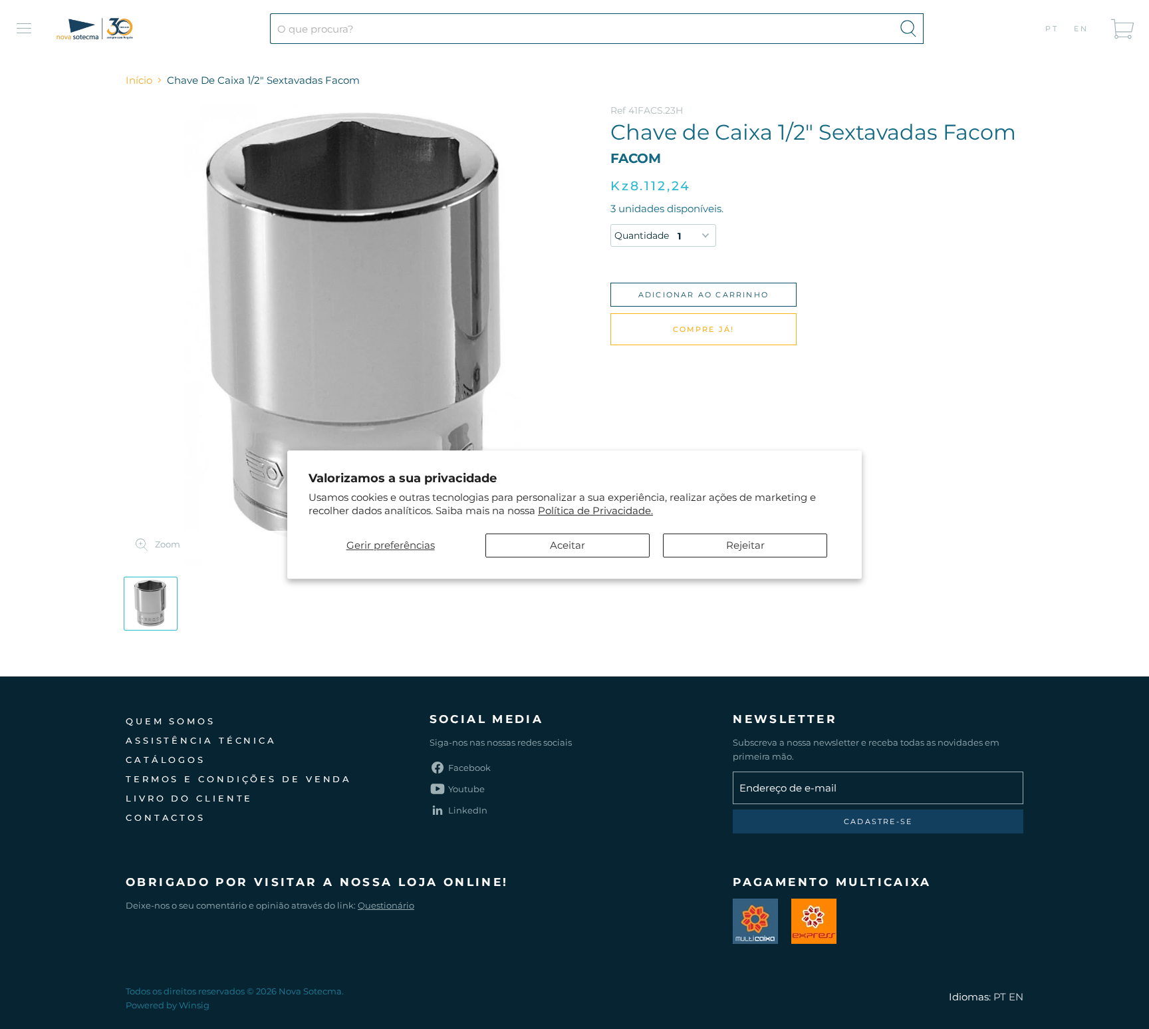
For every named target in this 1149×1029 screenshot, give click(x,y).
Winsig (194, 1005)
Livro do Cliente (189, 798)
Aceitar (567, 545)
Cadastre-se (878, 821)
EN (1081, 28)
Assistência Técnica (201, 740)
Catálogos (165, 759)
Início (139, 80)
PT (1052, 28)
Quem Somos (170, 721)
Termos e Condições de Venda (239, 779)
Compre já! (704, 329)
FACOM (635, 158)
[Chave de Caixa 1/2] (150, 603)
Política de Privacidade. (595, 510)
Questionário (386, 905)
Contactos (165, 817)
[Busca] (908, 28)
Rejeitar (745, 545)
